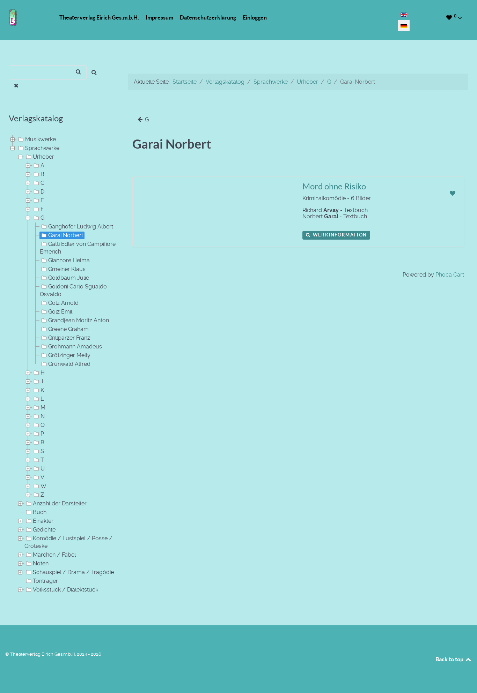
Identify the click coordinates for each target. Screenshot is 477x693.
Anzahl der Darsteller (60, 503)
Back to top (449, 659)
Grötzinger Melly (69, 355)
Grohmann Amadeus (75, 346)
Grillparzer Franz (69, 337)
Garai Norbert (65, 235)
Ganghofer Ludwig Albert (80, 226)
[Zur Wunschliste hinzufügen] (452, 193)
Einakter (43, 521)
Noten (41, 563)
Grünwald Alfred (69, 364)
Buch (39, 512)
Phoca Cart (449, 274)
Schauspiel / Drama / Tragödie (73, 572)
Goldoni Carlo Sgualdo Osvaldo (73, 290)
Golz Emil (60, 311)
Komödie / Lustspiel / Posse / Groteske (68, 542)
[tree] (60, 364)
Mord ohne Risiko (334, 186)
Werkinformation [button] (339, 235)
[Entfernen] (16, 86)
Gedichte (44, 529)
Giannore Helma (69, 260)
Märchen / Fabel (54, 554)
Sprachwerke (42, 148)
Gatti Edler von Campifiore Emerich (78, 248)
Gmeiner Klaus (67, 269)
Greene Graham (68, 329)
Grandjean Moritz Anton (78, 320)
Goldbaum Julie (68, 277)
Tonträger (45, 581)
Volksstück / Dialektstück (65, 589)
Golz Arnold (63, 303)
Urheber (43, 156)
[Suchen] (94, 72)
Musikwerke (40, 139)
